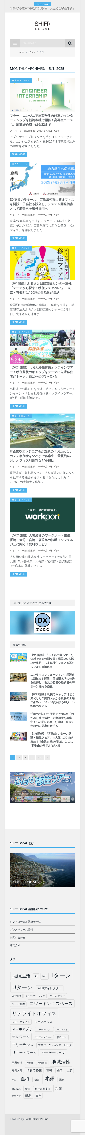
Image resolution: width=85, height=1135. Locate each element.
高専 (38, 1095)
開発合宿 (16, 1095)
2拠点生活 (21, 976)
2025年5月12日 (44, 550)
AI (36, 976)
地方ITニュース (19, 164)
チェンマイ (62, 1029)
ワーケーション (53, 1052)
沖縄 (49, 1078)
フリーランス (22, 1044)
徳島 (36, 1079)
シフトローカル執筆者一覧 (25, 921)
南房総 (30, 1062)
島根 (25, 1079)
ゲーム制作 (18, 1004)
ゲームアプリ (57, 996)
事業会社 (17, 1062)
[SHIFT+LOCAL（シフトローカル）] (42, 25)
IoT (44, 976)
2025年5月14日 (44, 382)
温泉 (61, 1079)
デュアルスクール (43, 1037)
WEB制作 (16, 996)
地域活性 (60, 1062)
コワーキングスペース (51, 1003)
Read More (18, 154)
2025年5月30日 (44, 130)
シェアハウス (43, 1022)
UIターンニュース (21, 80)
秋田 (27, 1089)
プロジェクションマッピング (55, 1045)
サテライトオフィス (34, 1013)
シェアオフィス (21, 1022)
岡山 (14, 1079)
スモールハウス (44, 1029)
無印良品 (16, 1089)
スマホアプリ (22, 1029)
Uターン (22, 987)
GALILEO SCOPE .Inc (36, 1119)
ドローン (62, 1037)
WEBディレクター (50, 988)
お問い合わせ (17, 937)
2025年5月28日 (44, 214)
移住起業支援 (42, 1089)
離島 (28, 1095)
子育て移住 (34, 1070)
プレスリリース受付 (21, 929)
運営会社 (15, 945)
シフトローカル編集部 (24, 130)
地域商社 (42, 1062)
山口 (59, 1070)
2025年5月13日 (44, 466)
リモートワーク (24, 1052)
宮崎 (49, 1070)
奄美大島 (17, 1070)
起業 (58, 1088)
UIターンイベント (21, 248)
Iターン (61, 975)
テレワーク (21, 1036)
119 (40, 757)
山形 (69, 1070)
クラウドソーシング (35, 996)
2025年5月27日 (44, 298)
